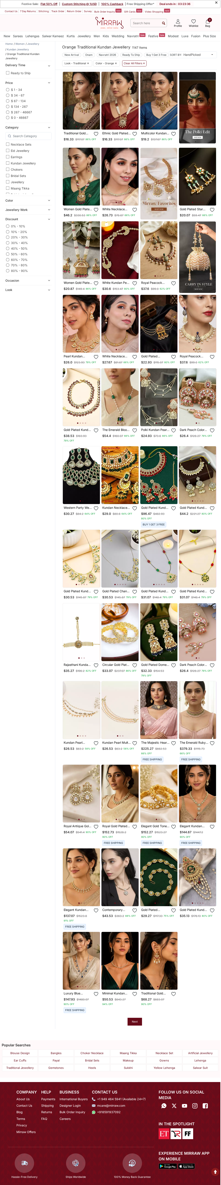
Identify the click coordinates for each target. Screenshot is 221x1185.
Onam (89, 54)
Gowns (164, 1060)
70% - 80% (19, 265)
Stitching (43, 11)
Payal (56, 1060)
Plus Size (209, 36)
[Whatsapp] (164, 1106)
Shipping (47, 1105)
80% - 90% (19, 271)
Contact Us (11, 11)
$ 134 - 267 (19, 106)
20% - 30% (19, 237)
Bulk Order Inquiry (107, 11)
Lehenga (200, 1060)
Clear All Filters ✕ (134, 63)
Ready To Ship (131, 54)
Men (97, 36)
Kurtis (71, 36)
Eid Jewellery (20, 151)
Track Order (57, 11)
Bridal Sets (18, 176)
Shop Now (85, 123)
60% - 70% (19, 260)
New (7, 36)
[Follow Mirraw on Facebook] (205, 1106)
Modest (173, 36)
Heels (92, 1067)
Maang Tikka (20, 188)
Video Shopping (157, 11)
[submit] (164, 23)
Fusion (195, 36)
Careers (65, 1119)
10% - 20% (19, 232)
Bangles (56, 1053)
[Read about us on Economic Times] (164, 1133)
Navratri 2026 (107, 54)
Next (135, 1021)
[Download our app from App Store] (186, 1166)
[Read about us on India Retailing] (175, 1133)
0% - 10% (18, 226)
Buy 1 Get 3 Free (156, 54)
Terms (20, 1119)
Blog (19, 1112)
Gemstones (56, 1067)
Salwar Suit (200, 1067)
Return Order (74, 11)
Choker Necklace (92, 1053)
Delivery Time (15, 65)
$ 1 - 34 (16, 90)
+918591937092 (109, 1112)
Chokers (16, 169)
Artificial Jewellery (200, 1053)
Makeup (128, 1060)
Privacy (21, 1125)
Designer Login (70, 1105)
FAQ (44, 1119)
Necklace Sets (21, 144)
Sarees (18, 36)
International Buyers (74, 1099)
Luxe (185, 36)
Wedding (118, 36)
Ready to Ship (21, 73)
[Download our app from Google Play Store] (168, 1166)
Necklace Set (164, 1053)
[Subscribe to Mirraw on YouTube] (184, 1106)
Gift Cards (132, 11)
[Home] (109, 22)
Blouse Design (20, 1053)
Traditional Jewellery (20, 1067)
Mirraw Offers (26, 1132)
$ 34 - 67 (17, 95)
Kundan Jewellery (23, 163)
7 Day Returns (28, 11)
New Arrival (72, 54)
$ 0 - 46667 (19, 117)
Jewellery (84, 36)
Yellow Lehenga (164, 1067)
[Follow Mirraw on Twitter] (174, 1106)
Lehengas (32, 36)
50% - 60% (19, 254)
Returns (46, 1112)
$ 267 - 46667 (21, 112)
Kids (106, 36)
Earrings (16, 157)
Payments (48, 1099)
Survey (88, 11)
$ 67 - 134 (18, 101)
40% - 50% (19, 248)
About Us (23, 1099)
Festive (156, 36)
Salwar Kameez (53, 36)
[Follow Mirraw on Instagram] (195, 1106)
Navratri (136, 36)
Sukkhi (128, 1067)
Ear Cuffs (20, 1060)
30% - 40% (19, 243)
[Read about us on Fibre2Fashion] (187, 1133)
